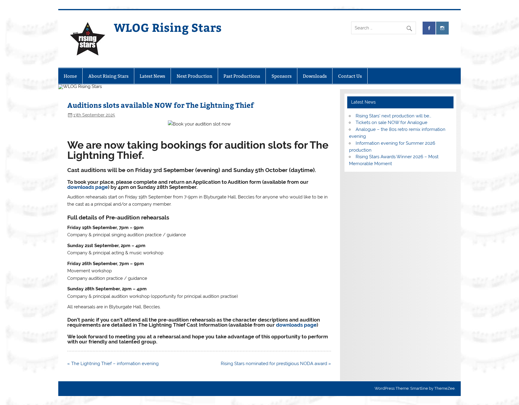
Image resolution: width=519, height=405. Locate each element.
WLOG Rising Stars (168, 27)
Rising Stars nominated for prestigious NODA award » (276, 363)
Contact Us (350, 76)
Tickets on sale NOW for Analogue (391, 122)
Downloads (315, 76)
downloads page (87, 187)
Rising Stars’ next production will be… (393, 116)
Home (70, 76)
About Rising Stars (108, 76)
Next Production (194, 76)
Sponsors (282, 76)
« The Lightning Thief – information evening (113, 363)
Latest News (152, 76)
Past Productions (241, 76)
